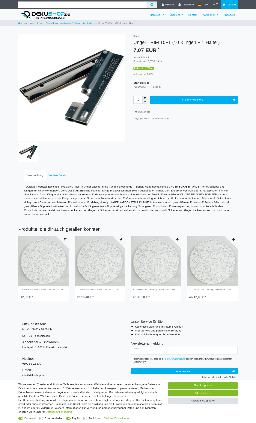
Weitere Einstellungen (117, 418)
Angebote (229, 14)
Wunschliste (143, 112)
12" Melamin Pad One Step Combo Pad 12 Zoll (154, 289)
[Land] (199, 4)
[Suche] (152, 4)
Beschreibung (35, 175)
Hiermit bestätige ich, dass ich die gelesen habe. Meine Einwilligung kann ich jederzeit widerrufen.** (183, 360)
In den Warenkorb (192, 99)
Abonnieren (183, 371)
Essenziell (30, 418)
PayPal (76, 418)
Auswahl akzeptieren (203, 400)
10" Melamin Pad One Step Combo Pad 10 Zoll (41, 289)
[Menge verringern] (144, 102)
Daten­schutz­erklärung (59, 411)
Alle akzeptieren (203, 385)
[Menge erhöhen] (144, 98)
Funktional (95, 418)
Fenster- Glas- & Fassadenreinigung (54, 23)
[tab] (35, 175)
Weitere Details (58, 175)
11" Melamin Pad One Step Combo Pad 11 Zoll (97, 289)
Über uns (174, 14)
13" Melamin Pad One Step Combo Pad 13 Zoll (210, 289)
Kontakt (192, 14)
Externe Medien (54, 418)
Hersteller (155, 14)
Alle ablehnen (203, 393)
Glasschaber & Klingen (84, 23)
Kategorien (209, 14)
